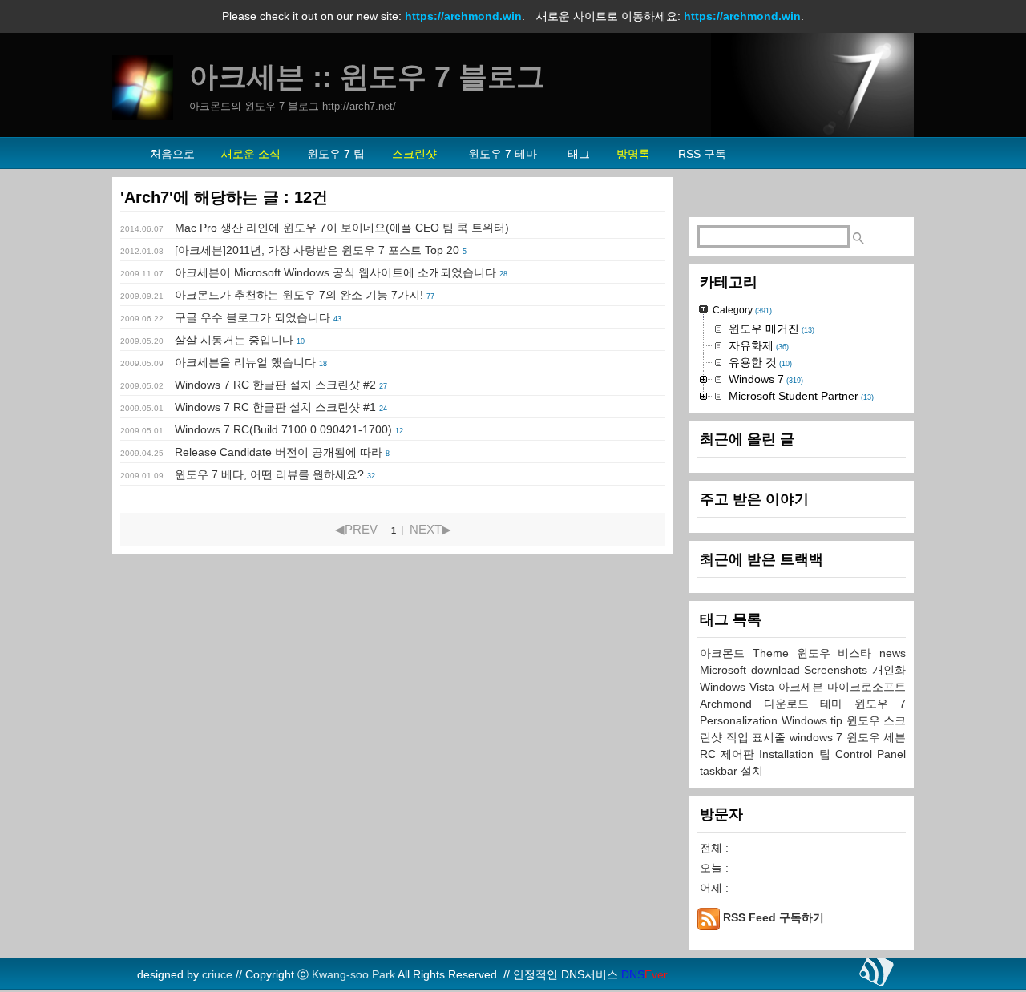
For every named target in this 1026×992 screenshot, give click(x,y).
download (778, 669)
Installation (788, 754)
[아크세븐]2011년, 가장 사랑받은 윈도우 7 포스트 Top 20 (317, 250)
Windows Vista (739, 686)
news (892, 653)
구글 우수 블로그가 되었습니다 (252, 317)
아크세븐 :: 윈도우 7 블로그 (367, 76)
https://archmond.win (463, 16)
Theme (775, 653)
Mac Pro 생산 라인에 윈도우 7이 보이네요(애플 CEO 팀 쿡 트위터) (342, 227)
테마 (837, 703)
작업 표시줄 (758, 737)
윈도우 (865, 720)
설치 (752, 770)
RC (710, 754)
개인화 (889, 669)
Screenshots (838, 669)
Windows (806, 720)
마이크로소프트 (866, 686)
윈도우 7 (880, 703)
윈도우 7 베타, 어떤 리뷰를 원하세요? (269, 474)
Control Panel (870, 754)
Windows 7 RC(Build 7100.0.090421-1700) (283, 429)
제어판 (740, 754)
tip (838, 720)
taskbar (720, 770)
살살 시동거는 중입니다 (234, 339)
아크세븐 (802, 686)
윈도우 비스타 (838, 653)
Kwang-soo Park (353, 974)
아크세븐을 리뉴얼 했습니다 (245, 362)
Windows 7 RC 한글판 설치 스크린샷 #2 (275, 384)
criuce (217, 974)
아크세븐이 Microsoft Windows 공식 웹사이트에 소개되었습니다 (335, 272)
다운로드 (792, 703)
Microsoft (725, 669)
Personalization (741, 720)
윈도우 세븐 (876, 737)
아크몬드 (726, 653)
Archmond (732, 703)
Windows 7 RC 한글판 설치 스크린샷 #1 (275, 407)
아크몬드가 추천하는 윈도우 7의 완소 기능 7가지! (299, 294)
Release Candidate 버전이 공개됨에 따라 (278, 452)
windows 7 (818, 737)
